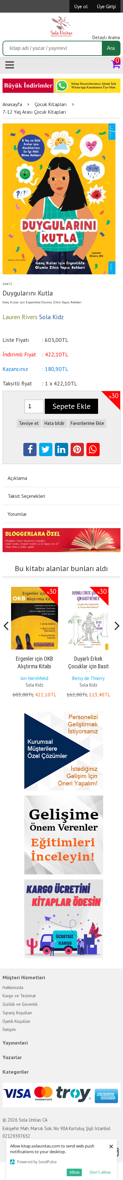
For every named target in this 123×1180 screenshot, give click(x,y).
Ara (111, 48)
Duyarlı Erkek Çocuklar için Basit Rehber (88, 666)
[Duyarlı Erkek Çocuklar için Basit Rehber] (88, 588)
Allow (74, 1172)
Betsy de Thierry (88, 678)
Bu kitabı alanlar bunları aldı (61, 568)
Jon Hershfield (34, 678)
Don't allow (100, 1172)
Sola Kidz (35, 685)
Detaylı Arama (106, 37)
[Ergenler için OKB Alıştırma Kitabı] (34, 588)
